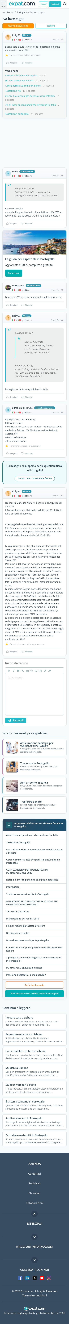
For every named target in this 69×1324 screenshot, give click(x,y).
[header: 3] (40, 671)
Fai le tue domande (34, 985)
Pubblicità (35, 1183)
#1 (62, 39)
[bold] (9, 671)
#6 (62, 495)
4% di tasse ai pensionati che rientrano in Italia (30, 104)
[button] (45, 671)
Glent (15, 171)
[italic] (13, 671)
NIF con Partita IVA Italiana (19, 80)
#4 (62, 320)
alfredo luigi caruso (22, 408)
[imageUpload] (27, 671)
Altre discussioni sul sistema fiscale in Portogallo (34, 993)
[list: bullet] (36, 671)
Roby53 (16, 35)
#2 (62, 175)
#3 (62, 290)
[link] (22, 671)
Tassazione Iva (13, 90)
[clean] (49, 671)
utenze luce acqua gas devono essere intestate (30, 95)
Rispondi (29, 62)
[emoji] (31, 671)
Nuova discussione (18, 25)
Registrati (55, 4)
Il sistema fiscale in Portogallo (21, 75)
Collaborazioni (34, 1203)
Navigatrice (18, 285)
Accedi (44, 4)
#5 (62, 412)
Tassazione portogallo (17, 113)
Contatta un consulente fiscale (35, 478)
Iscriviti (51, 25)
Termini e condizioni (34, 1295)
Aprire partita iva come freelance (23, 85)
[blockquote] (18, 671)
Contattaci (34, 1173)
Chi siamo (34, 1193)
